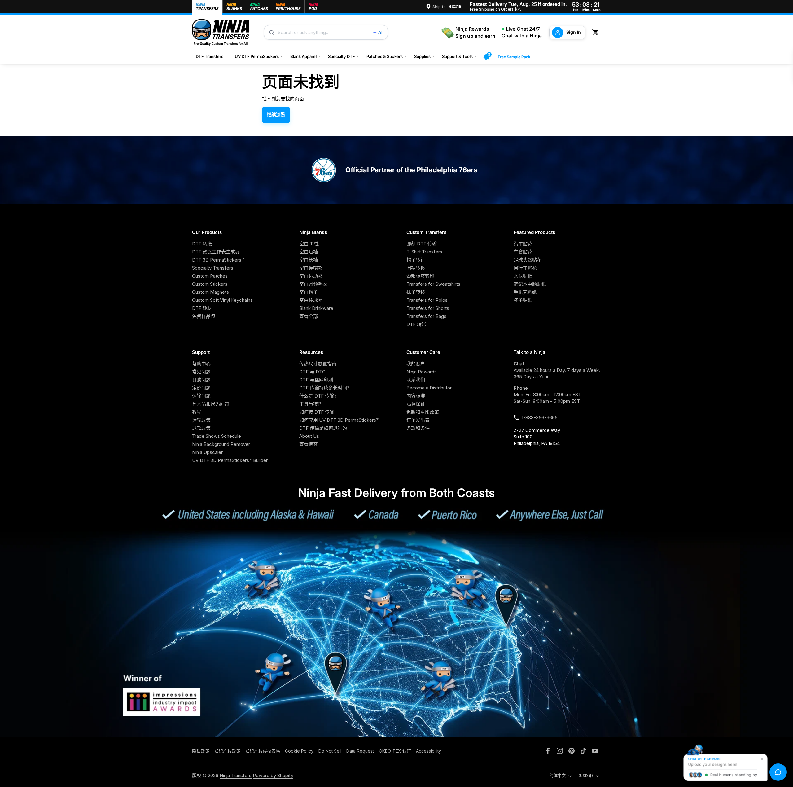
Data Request (360, 751)
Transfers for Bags (426, 316)
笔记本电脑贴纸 (530, 284)
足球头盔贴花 (527, 260)
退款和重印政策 (422, 412)
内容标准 (415, 396)
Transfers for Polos (427, 300)
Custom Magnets (210, 292)
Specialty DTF (343, 56)
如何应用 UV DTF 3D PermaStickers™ (339, 420)
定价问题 (201, 388)
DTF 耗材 (202, 308)
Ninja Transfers (236, 775)
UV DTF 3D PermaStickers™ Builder (230, 460)
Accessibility (428, 751)
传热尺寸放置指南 (317, 364)
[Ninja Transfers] (220, 32)
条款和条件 (418, 428)
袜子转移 (415, 292)
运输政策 (201, 420)
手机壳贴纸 (525, 292)
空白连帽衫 (310, 268)
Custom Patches (210, 276)
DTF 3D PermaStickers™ (218, 260)
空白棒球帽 (310, 300)
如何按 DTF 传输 (316, 412)
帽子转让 (415, 260)
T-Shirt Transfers (424, 252)
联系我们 (415, 380)
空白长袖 (308, 260)
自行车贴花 (525, 268)
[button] (596, 32)
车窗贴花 (523, 252)
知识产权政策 (227, 751)
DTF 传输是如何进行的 (323, 428)
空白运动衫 (310, 276)
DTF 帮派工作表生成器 (216, 252)
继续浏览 (276, 114)
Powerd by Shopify (273, 775)
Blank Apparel (305, 56)
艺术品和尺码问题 (210, 404)
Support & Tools (459, 56)
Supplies (424, 56)
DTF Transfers (211, 56)
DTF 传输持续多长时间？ (325, 388)
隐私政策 (200, 751)
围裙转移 (415, 268)
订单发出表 (418, 420)
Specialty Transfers (212, 268)
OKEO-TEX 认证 (395, 751)
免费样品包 (203, 316)
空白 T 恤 (309, 244)
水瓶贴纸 (523, 276)
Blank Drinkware (316, 308)
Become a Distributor (429, 388)
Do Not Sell (329, 751)
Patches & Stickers (386, 56)
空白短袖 (308, 252)
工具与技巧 (310, 404)
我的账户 (415, 364)
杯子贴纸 (523, 300)
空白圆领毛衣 (313, 284)
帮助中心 (201, 364)
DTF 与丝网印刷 (316, 380)
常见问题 (201, 372)
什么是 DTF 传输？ (319, 396)
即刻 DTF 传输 (421, 244)
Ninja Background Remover (221, 444)
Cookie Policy (299, 751)
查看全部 (308, 316)
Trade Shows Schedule (216, 436)
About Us (309, 436)
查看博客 (308, 444)
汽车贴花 (523, 244)
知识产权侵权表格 (262, 751)
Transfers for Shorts (427, 308)
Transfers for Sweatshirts (433, 284)
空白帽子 (308, 292)
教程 (196, 412)
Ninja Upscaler (207, 452)
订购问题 (201, 380)
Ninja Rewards (421, 372)
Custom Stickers (209, 284)
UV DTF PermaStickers (259, 56)
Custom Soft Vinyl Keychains (222, 300)
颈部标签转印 (420, 276)
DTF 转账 (202, 244)
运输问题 (201, 396)
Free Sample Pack (514, 57)
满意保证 (415, 404)
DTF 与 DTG (312, 372)
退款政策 (201, 428)
